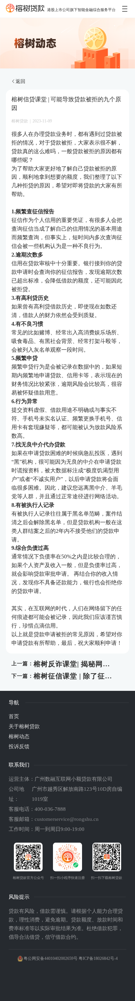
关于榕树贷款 (24, 726)
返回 (20, 81)
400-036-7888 (50, 809)
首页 (14, 716)
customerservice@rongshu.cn (67, 819)
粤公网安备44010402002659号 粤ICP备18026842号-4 (71, 958)
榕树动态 (19, 736)
